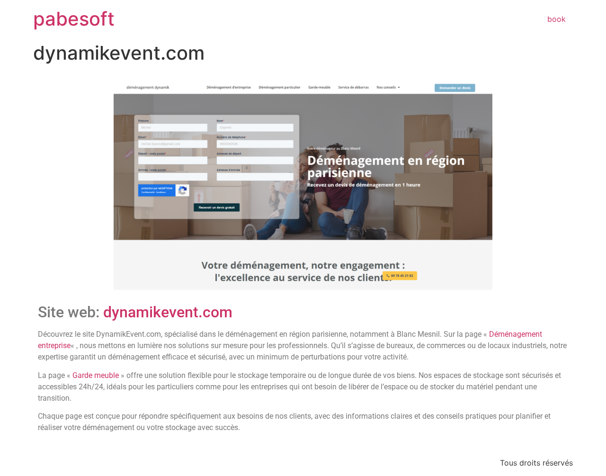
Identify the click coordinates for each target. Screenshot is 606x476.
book (556, 19)
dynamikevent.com (167, 312)
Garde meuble (95, 375)
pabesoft (74, 18)
